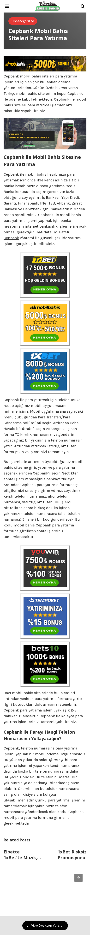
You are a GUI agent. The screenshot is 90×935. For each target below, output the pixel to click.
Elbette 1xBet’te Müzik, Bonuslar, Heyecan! (24, 854)
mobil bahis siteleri (37, 76)
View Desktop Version (47, 925)
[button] (7, 6)
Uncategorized (23, 21)
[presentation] (78, 878)
